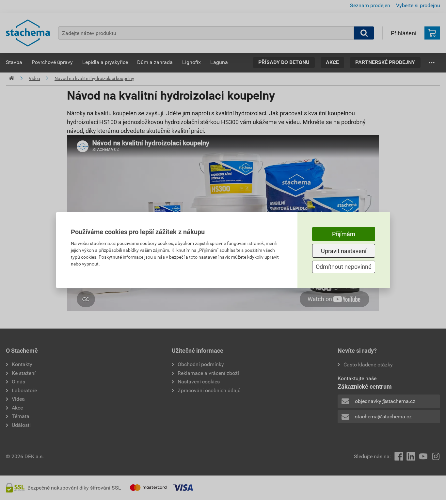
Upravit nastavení (343, 251)
